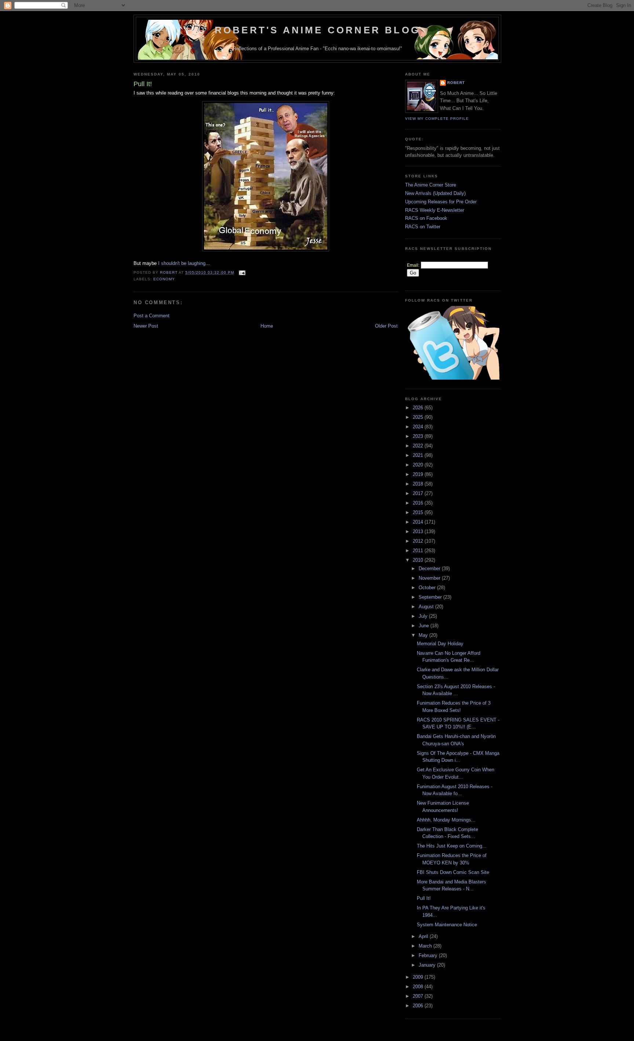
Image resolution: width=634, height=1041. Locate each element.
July (424, 616)
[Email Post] (242, 272)
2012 (419, 541)
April (424, 936)
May (424, 635)
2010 (419, 560)
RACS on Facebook (426, 218)
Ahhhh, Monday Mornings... (446, 820)
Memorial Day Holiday (440, 643)
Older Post (386, 326)
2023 (419, 436)
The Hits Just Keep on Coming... (452, 846)
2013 (419, 531)
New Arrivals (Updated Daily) (435, 193)
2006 (419, 1005)
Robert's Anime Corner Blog (317, 30)
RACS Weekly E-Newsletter (434, 210)
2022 (419, 445)
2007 (419, 996)
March (426, 946)
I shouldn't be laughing (181, 263)
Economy (164, 279)
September (431, 597)
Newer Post (146, 326)
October (428, 587)
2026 (419, 407)
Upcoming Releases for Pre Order (441, 201)
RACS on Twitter (422, 226)
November (430, 578)
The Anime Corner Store (430, 185)
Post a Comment (152, 315)
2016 (419, 503)
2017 (419, 493)
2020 (419, 465)
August (427, 606)
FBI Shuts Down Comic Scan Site (453, 872)
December (430, 568)
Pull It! (424, 898)
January (428, 965)
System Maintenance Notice (447, 924)
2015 (419, 512)
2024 (419, 426)
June (424, 625)
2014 (419, 522)
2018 (419, 484)
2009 (419, 977)
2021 (419, 455)
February (429, 955)
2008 (419, 986)
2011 (419, 550)
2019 (419, 474)
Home (266, 326)
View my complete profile (437, 119)
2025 (419, 417)
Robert (456, 83)
